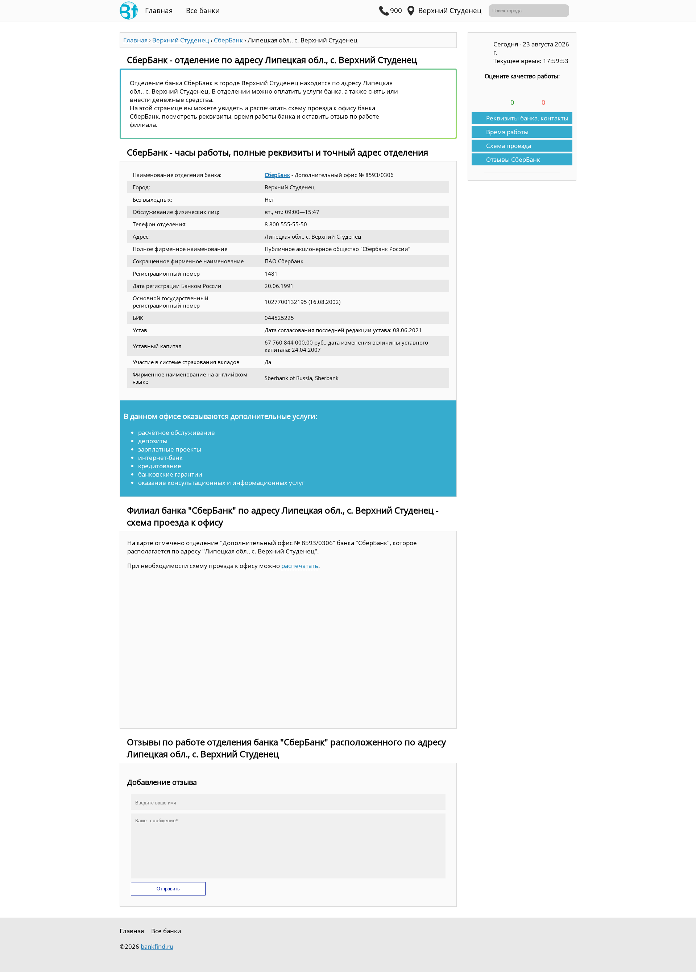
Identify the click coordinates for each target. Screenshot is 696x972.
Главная (159, 10)
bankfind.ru (157, 946)
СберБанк (277, 174)
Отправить (168, 888)
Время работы (507, 132)
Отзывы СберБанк (513, 159)
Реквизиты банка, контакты (527, 118)
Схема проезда (508, 145)
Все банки (203, 10)
